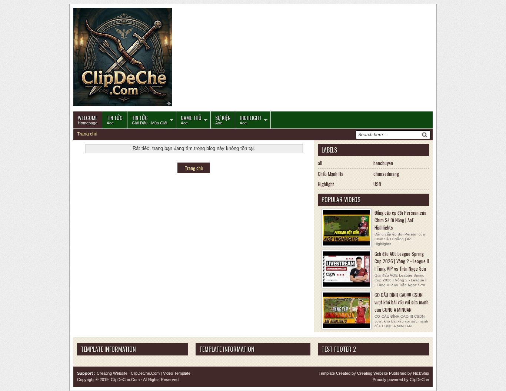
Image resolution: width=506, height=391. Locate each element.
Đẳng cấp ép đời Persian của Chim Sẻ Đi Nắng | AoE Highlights (400, 220)
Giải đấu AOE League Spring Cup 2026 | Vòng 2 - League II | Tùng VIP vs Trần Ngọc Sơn (401, 261)
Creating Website (112, 373)
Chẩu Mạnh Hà (330, 173)
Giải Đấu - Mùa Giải (149, 119)
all (320, 163)
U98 (377, 184)
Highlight (326, 184)
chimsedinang (386, 173)
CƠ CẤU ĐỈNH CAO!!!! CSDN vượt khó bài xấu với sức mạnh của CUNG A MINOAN (401, 302)
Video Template (176, 373)
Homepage (87, 119)
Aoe (115, 119)
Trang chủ (87, 134)
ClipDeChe (419, 379)
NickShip (421, 373)
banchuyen (383, 163)
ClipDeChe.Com (145, 373)
